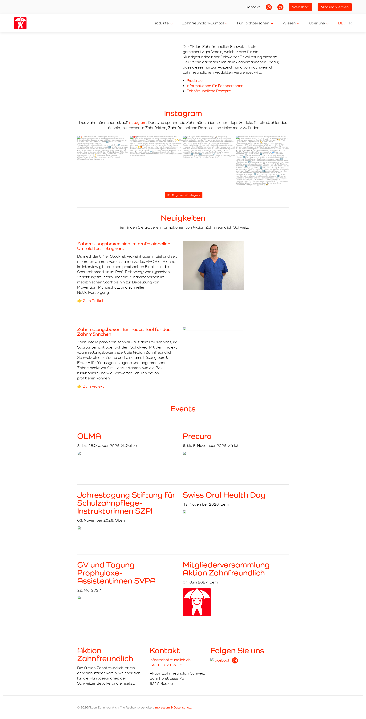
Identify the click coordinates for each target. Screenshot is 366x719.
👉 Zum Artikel (90, 300)
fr (349, 23)
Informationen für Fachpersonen (214, 85)
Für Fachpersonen (253, 23)
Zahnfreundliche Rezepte (208, 91)
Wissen (289, 23)
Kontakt (253, 7)
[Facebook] (220, 660)
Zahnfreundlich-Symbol (203, 23)
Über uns (317, 23)
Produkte (161, 23)
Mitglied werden (335, 7)
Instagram (137, 122)
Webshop (300, 7)
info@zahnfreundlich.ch (170, 660)
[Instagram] (235, 660)
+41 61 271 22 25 (166, 665)
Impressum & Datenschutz (173, 707)
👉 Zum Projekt (90, 386)
